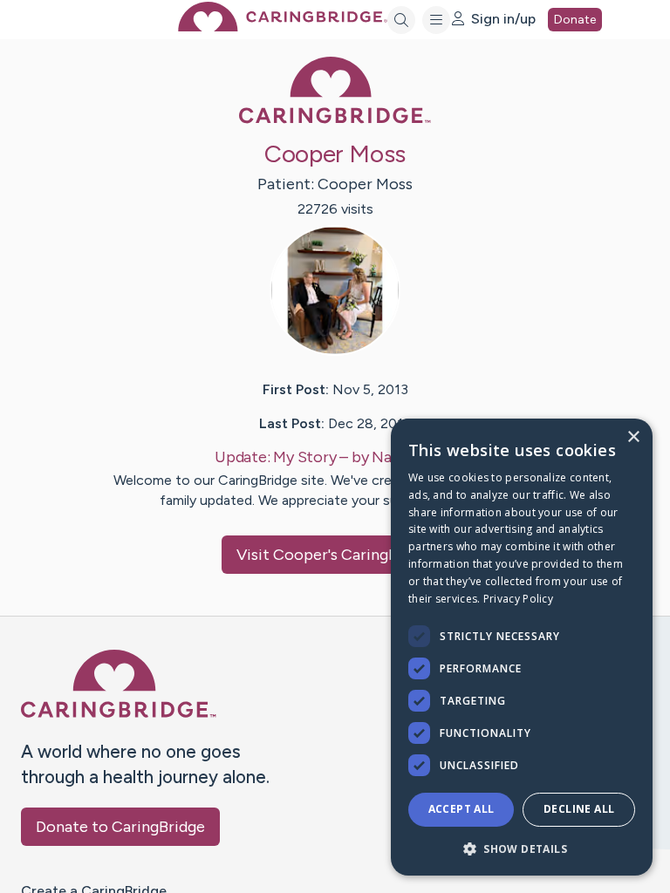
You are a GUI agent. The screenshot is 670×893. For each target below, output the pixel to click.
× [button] (632, 437)
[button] (521, 848)
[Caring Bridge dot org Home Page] (282, 26)
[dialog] (522, 647)
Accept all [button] (461, 808)
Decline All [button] (579, 808)
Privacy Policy (518, 598)
